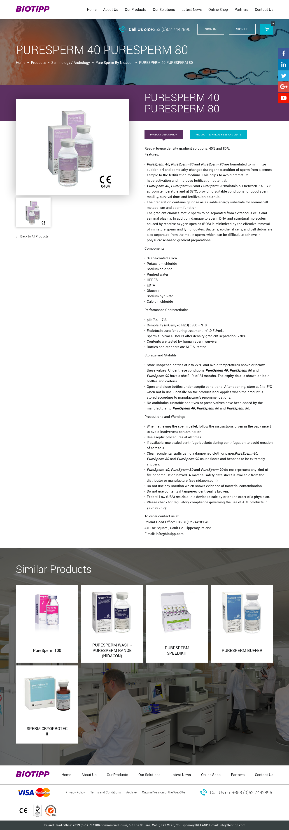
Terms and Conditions (105, 792)
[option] (72, 147)
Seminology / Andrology (70, 62)
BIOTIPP (32, 9)
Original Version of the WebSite (163, 792)
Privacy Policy (75, 792)
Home (20, 62)
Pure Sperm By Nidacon (114, 62)
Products (38, 62)
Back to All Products (34, 236)
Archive (131, 792)
